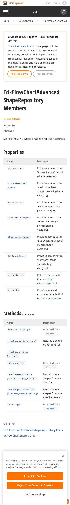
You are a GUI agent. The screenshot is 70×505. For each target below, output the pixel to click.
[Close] (63, 455)
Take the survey (19, 74)
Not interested (45, 74)
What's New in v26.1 (25, 46)
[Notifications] (64, 3)
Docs (6, 20)
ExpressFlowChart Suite (55, 20)
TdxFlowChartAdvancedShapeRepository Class (33, 430)
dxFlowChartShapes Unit (19, 436)
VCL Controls (26, 20)
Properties (9, 125)
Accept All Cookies (35, 476)
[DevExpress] (13, 3)
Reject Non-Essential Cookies (35, 485)
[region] (35, 478)
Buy (48, 3)
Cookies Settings (35, 494)
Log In (57, 3)
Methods (9, 130)
